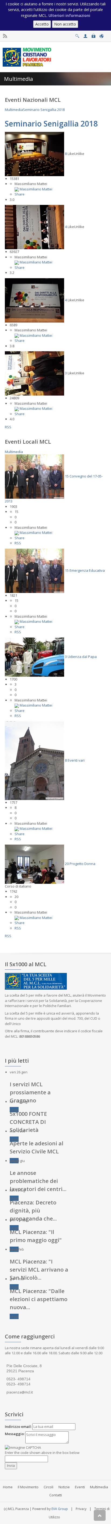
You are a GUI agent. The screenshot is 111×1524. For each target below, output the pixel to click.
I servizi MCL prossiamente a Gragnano (30, 1092)
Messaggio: (15, 1433)
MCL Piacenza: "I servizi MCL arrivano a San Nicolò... (39, 1269)
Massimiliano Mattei (36, 189)
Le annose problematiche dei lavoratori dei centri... (38, 1181)
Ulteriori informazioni (69, 15)
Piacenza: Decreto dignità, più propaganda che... (33, 1210)
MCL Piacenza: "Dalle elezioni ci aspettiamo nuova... (38, 1299)
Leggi (14, 1109)
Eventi (80, 1487)
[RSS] (5, 36)
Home (8, 1487)
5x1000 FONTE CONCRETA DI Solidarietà (28, 1122)
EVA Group (59, 1509)
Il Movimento (28, 1487)
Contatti (55, 1495)
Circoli (48, 1487)
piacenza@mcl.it (19, 1392)
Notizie (64, 1487)
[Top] (100, 1515)
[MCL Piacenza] (28, 56)
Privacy (81, 1509)
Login (93, 34)
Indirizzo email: (18, 1426)
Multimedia (99, 1487)
